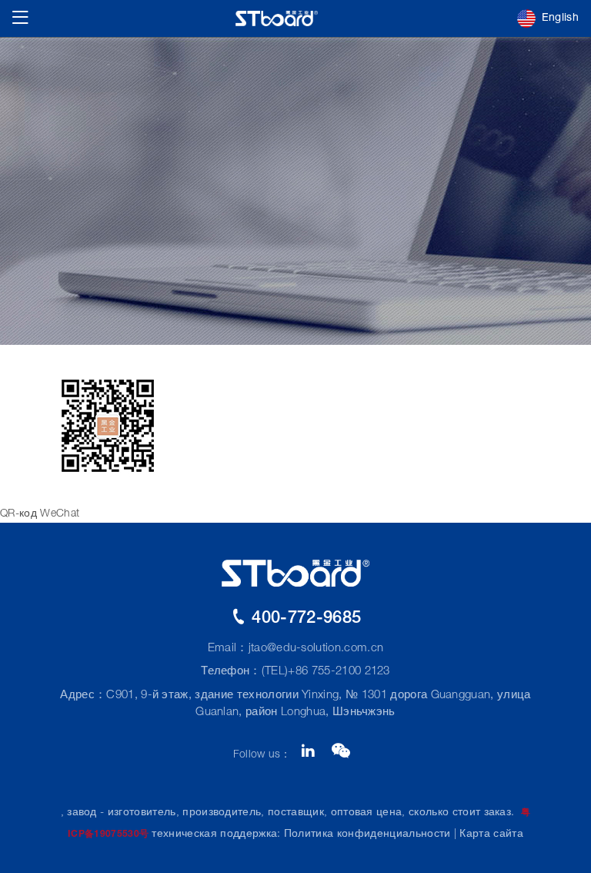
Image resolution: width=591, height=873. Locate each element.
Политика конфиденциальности (367, 834)
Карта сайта (491, 834)
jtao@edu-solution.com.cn (316, 648)
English (560, 18)
